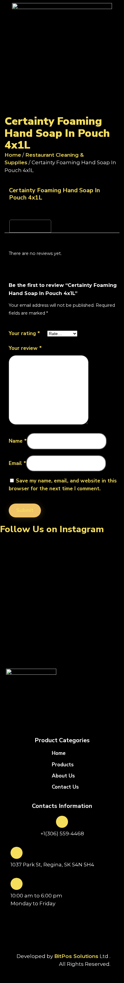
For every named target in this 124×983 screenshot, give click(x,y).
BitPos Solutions (76, 956)
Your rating (24, 333)
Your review (25, 348)
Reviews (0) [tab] (30, 226)
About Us (63, 776)
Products (63, 765)
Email (17, 463)
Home (13, 155)
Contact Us (65, 787)
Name (18, 441)
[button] (62, 110)
